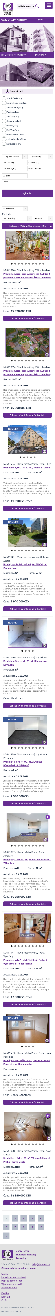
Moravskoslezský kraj (16, 103)
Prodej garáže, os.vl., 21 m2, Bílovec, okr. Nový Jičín (25, 663)
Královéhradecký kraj (16, 139)
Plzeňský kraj (12, 112)
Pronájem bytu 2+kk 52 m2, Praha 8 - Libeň (26, 467)
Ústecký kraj (12, 125)
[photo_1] (27, 245)
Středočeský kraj (14, 98)
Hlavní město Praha (15, 134)
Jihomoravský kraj (14, 107)
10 (43, 264)
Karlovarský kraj (13, 144)
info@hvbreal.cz (41, 1264)
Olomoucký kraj (13, 121)
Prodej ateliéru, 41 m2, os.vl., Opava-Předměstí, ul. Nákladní (23, 763)
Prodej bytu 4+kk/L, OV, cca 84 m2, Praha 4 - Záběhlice (27, 861)
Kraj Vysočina (12, 130)
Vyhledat (27, 193)
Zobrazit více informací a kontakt (27, 318)
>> (51, 226)
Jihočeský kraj (12, 116)
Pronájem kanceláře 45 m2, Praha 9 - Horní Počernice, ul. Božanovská (26, 1062)
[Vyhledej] (37, 6)
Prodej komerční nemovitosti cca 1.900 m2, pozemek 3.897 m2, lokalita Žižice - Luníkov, (27, 276)
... (6, 1235)
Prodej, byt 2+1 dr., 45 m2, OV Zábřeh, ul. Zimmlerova (25, 566)
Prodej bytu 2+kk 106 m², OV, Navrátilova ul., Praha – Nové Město (27, 1160)
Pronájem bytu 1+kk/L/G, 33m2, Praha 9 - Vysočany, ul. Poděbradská (25, 962)
